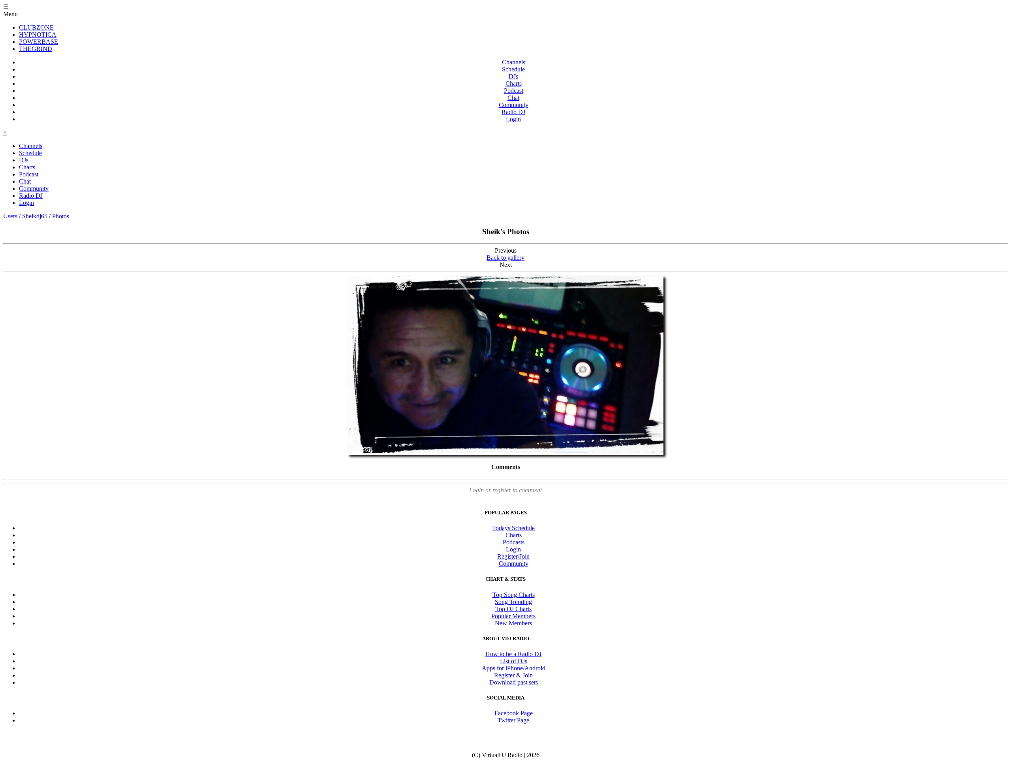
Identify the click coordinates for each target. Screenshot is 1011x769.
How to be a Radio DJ (513, 654)
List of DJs (513, 661)
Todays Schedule (513, 528)
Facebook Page (513, 713)
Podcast (513, 90)
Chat (513, 97)
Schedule (513, 69)
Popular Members (513, 616)
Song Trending (513, 601)
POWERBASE (38, 41)
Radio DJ (513, 112)
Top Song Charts (513, 594)
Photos (60, 216)
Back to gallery (505, 257)
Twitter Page (513, 720)
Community (513, 104)
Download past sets (513, 682)
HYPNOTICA (37, 34)
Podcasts (513, 542)
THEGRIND (35, 48)
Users (10, 216)
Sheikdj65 (34, 216)
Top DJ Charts (513, 609)
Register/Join (513, 556)
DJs (513, 76)
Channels (513, 62)
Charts (514, 83)
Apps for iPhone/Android (513, 668)
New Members (513, 623)
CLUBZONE (36, 27)
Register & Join (513, 675)
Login (513, 119)
